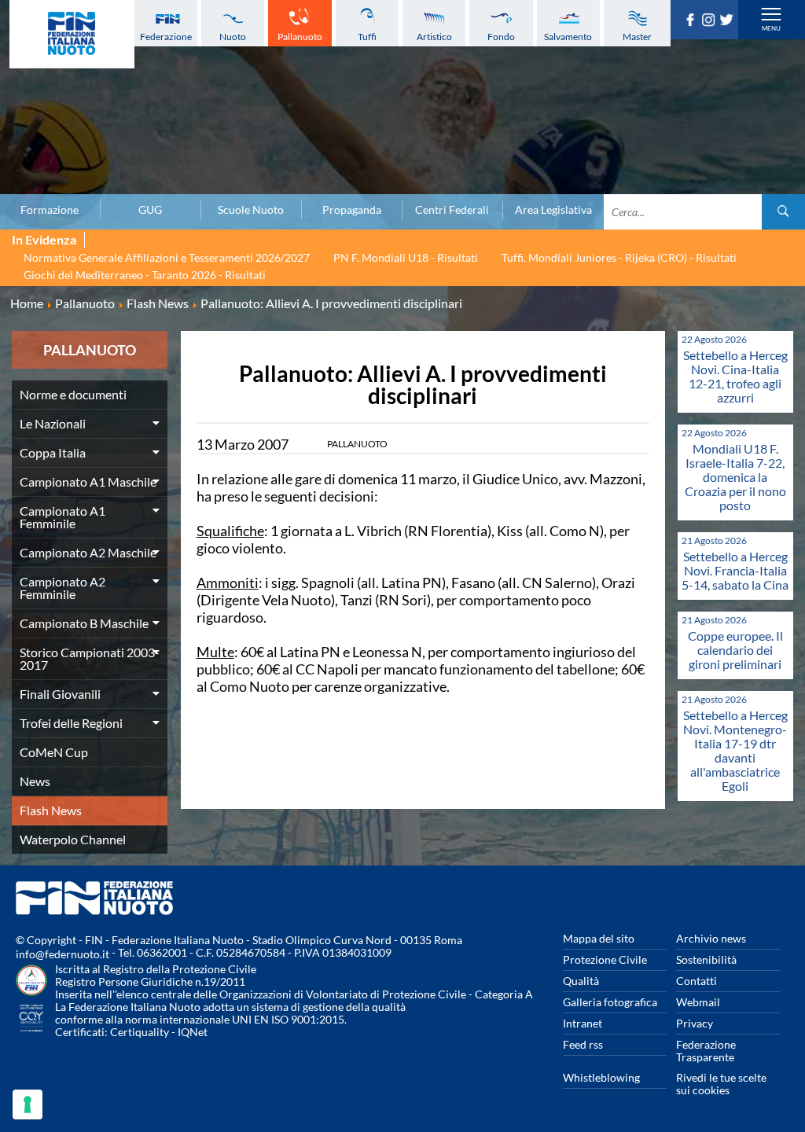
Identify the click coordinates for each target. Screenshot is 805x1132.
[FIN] (71, 34)
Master (637, 36)
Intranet (582, 1023)
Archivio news (711, 938)
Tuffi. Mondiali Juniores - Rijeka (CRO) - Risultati (619, 257)
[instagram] (710, 21)
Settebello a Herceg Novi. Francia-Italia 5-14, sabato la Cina (735, 570)
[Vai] (783, 212)
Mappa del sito (598, 938)
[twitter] (728, 21)
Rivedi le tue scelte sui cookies (721, 1084)
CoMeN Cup (54, 751)
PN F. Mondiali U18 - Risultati (405, 257)
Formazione (49, 209)
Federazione (166, 36)
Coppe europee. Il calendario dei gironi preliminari (735, 649)
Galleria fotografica (610, 1002)
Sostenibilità (706, 959)
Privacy (694, 1023)
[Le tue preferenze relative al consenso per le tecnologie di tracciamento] (27, 1104)
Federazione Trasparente (706, 1051)
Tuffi (367, 36)
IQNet (193, 1031)
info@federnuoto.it (62, 954)
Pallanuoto (300, 36)
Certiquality (139, 1031)
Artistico (434, 36)
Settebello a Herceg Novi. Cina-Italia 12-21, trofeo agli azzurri (735, 376)
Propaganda (351, 209)
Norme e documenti (73, 394)
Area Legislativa (553, 209)
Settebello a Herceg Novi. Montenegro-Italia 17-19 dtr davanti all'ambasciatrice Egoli (735, 750)
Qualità (581, 980)
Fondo (501, 36)
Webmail (698, 1002)
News (35, 781)
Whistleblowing (601, 1077)
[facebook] (692, 21)
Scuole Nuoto (251, 209)
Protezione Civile (605, 959)
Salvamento (568, 36)
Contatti (696, 980)
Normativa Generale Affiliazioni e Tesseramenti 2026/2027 (167, 257)
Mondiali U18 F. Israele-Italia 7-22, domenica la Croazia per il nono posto (735, 477)
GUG (150, 209)
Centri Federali (452, 209)
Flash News (51, 810)
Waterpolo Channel (73, 839)
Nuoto (232, 36)
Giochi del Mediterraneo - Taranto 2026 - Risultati (145, 274)
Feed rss (583, 1044)
